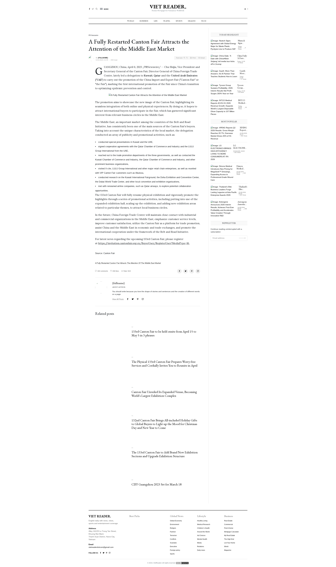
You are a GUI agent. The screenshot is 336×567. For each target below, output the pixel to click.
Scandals (173, 543)
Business (144, 21)
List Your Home (229, 543)
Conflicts (173, 539)
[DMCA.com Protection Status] (182, 563)
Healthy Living (202, 521)
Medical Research (203, 524)
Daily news (201, 550)
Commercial (228, 524)
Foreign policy (175, 550)
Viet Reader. (168, 6)
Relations (200, 546)
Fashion (173, 532)
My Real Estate (229, 535)
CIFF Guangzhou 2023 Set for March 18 (157, 484)
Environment (174, 524)
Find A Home (228, 528)
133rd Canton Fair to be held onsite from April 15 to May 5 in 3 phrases (164, 333)
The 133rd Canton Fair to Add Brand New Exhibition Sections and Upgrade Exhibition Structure (165, 454)
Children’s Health (203, 528)
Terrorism (173, 535)
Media (199, 543)
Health (191, 21)
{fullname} (118, 283)
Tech (203, 21)
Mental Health (202, 539)
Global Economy (176, 521)
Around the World (203, 532)
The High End (229, 539)
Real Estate (228, 521)
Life (156, 21)
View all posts (118, 299)
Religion (173, 528)
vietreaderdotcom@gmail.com (101, 547)
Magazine (227, 550)
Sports (179, 21)
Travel (166, 21)
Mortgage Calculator (231, 532)
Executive (173, 546)
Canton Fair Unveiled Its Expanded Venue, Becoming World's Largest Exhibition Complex (164, 394)
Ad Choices (201, 535)
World (130, 21)
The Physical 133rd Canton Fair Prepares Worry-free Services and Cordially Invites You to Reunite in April (164, 363)
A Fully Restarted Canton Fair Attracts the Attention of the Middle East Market (128, 263)
